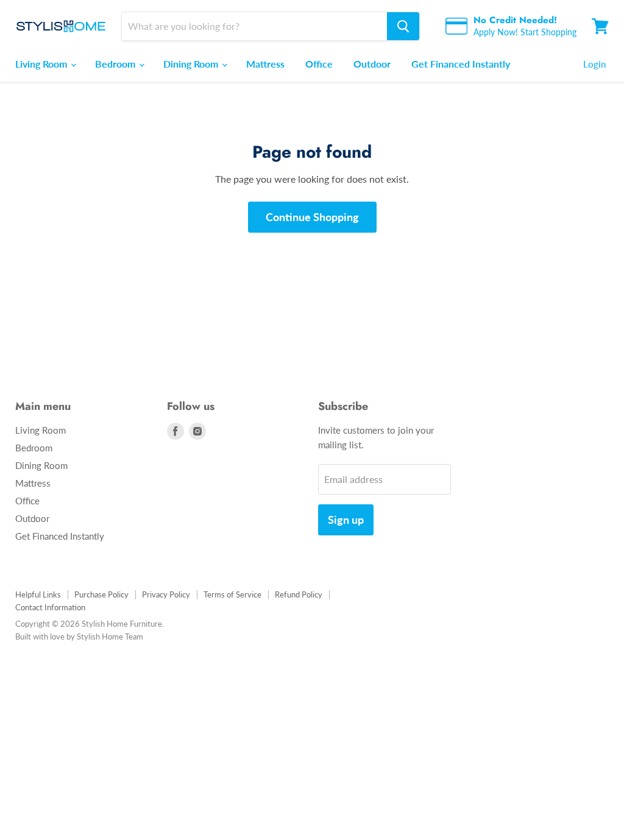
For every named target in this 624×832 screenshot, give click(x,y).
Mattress (265, 63)
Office (319, 63)
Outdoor (372, 63)
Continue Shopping (312, 217)
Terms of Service (232, 594)
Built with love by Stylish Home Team (79, 636)
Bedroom (116, 63)
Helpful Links (38, 594)
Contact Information (50, 607)
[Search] (403, 26)
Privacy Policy (166, 594)
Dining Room (192, 63)
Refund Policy (298, 594)
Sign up (346, 519)
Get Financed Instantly (460, 63)
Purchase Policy (101, 594)
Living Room (42, 63)
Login (594, 63)
